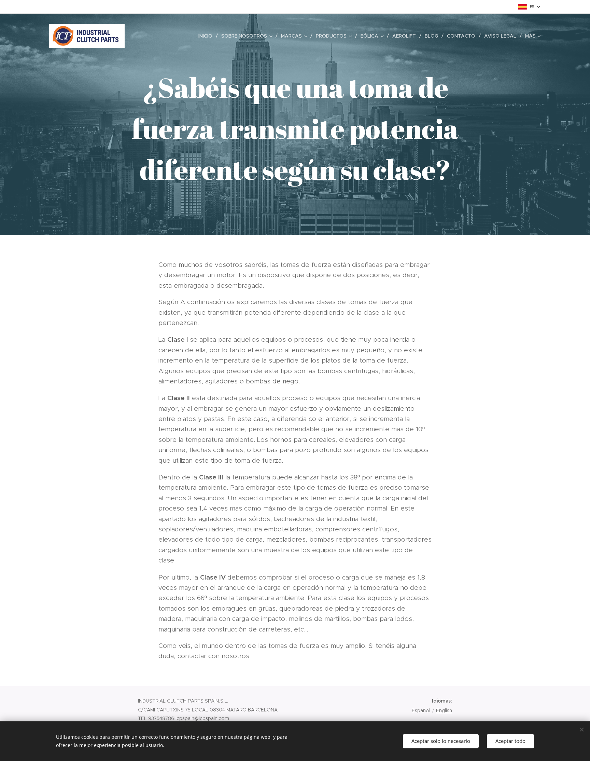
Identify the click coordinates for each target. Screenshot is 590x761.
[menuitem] (207, 35)
